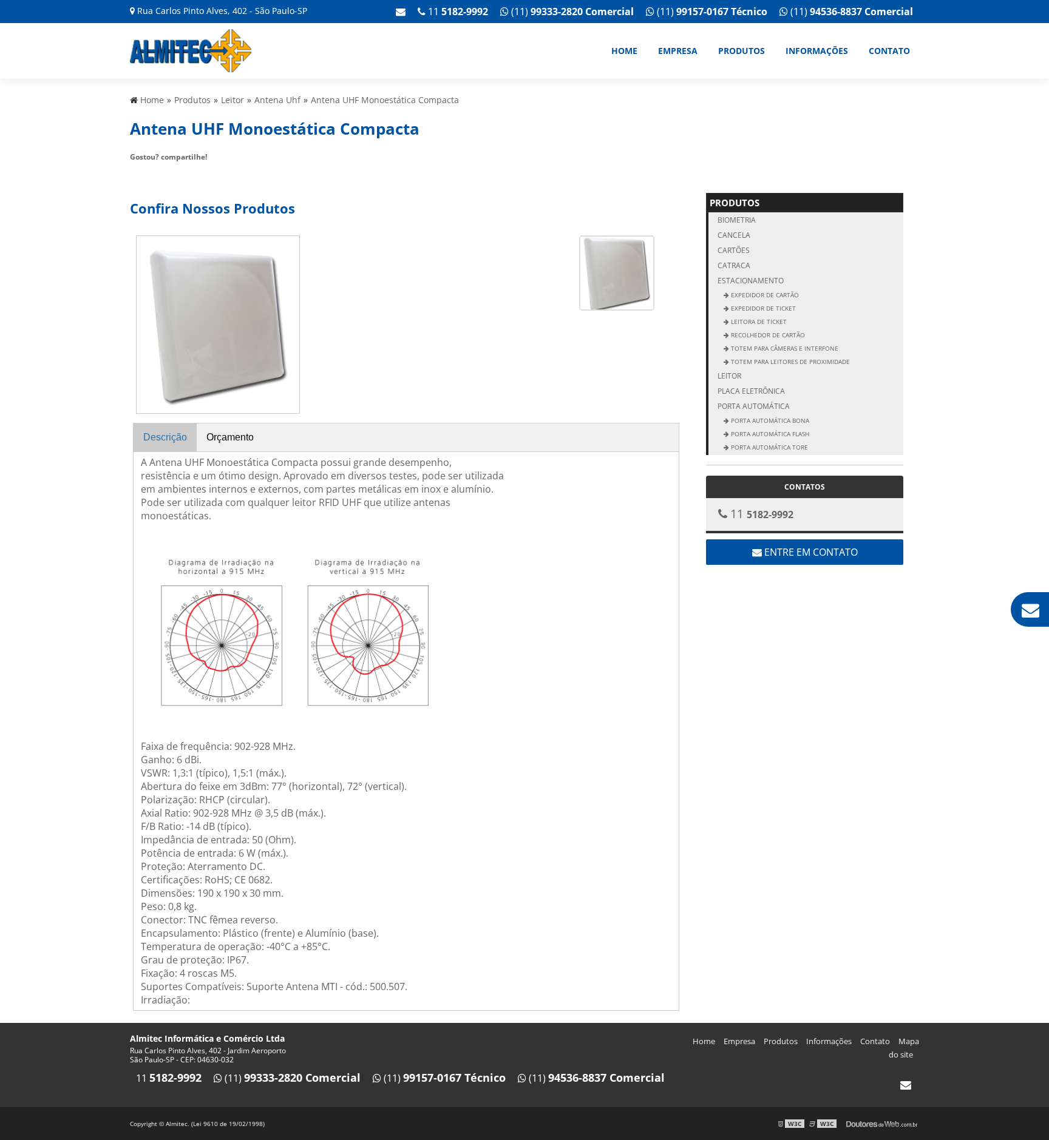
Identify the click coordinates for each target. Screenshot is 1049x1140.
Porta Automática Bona (769, 420)
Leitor (729, 376)
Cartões (734, 250)
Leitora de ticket (758, 321)
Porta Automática (754, 406)
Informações (817, 50)
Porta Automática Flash (769, 434)
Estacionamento (751, 280)
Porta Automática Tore (768, 447)
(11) (850, 11)
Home (624, 50)
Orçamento (230, 437)
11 (457, 11)
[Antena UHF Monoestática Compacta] (616, 271)
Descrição (165, 437)
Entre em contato (810, 552)
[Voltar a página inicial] (190, 49)
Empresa (678, 50)
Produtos (741, 50)
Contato (889, 50)
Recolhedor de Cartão (767, 335)
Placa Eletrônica (751, 391)
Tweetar (146, 175)
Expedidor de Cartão (764, 295)
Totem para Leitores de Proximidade (789, 361)
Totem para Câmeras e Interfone (783, 348)
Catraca (734, 265)
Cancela (734, 235)
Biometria (737, 220)
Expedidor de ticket (762, 308)
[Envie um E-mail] (401, 11)
